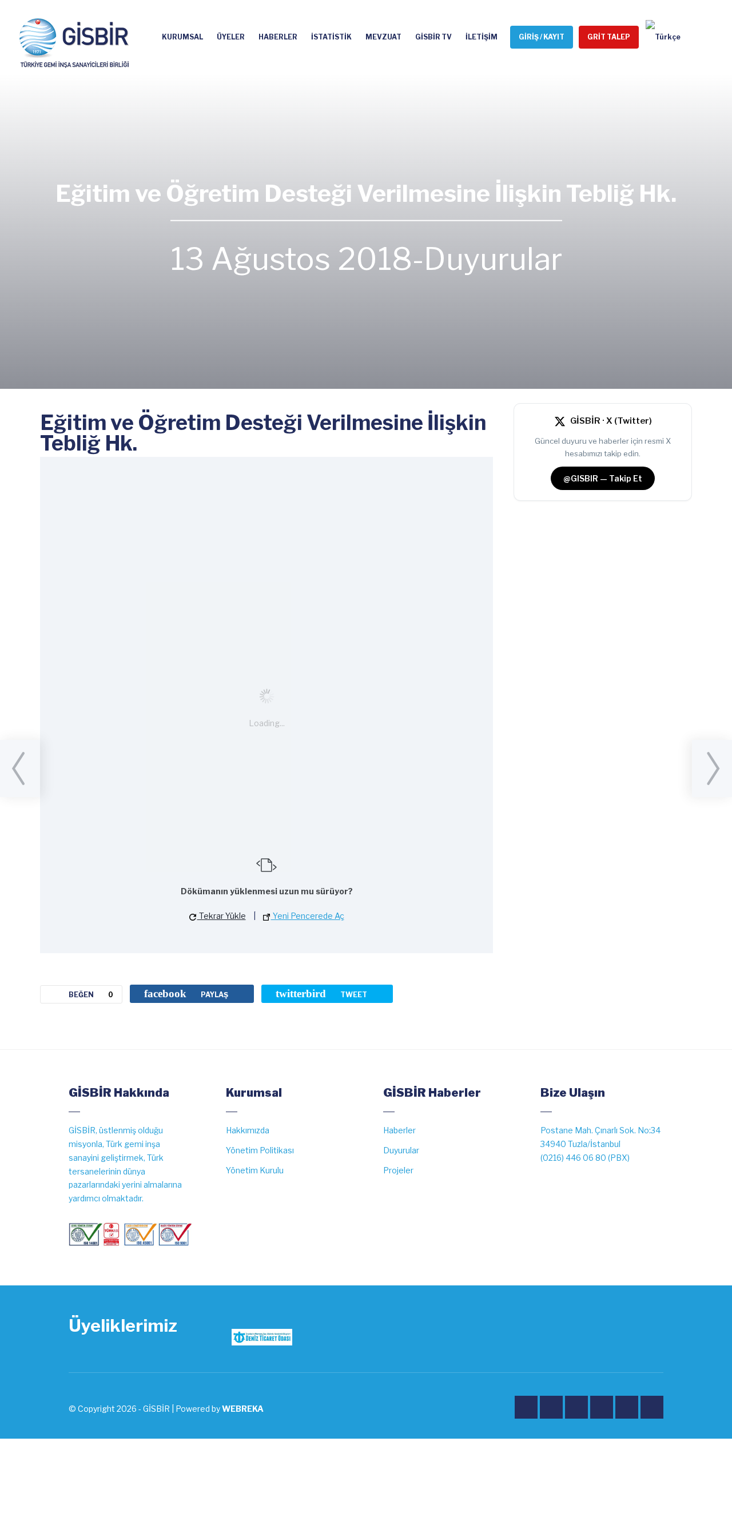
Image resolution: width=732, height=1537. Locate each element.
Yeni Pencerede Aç (307, 916)
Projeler (398, 1170)
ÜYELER (231, 37)
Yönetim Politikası (260, 1150)
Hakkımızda (247, 1130)
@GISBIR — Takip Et (602, 478)
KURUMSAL (182, 37)
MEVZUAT (383, 37)
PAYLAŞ (186, 993)
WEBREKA (243, 1408)
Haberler (399, 1130)
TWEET (321, 993)
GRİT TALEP (608, 37)
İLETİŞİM (482, 37)
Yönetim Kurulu (255, 1170)
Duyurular (493, 258)
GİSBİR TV (433, 37)
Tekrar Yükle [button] (221, 916)
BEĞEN (91, 994)
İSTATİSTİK (331, 37)
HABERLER (277, 37)
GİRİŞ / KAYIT (541, 37)
